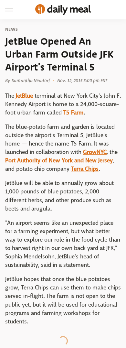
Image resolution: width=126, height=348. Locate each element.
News (11, 29)
